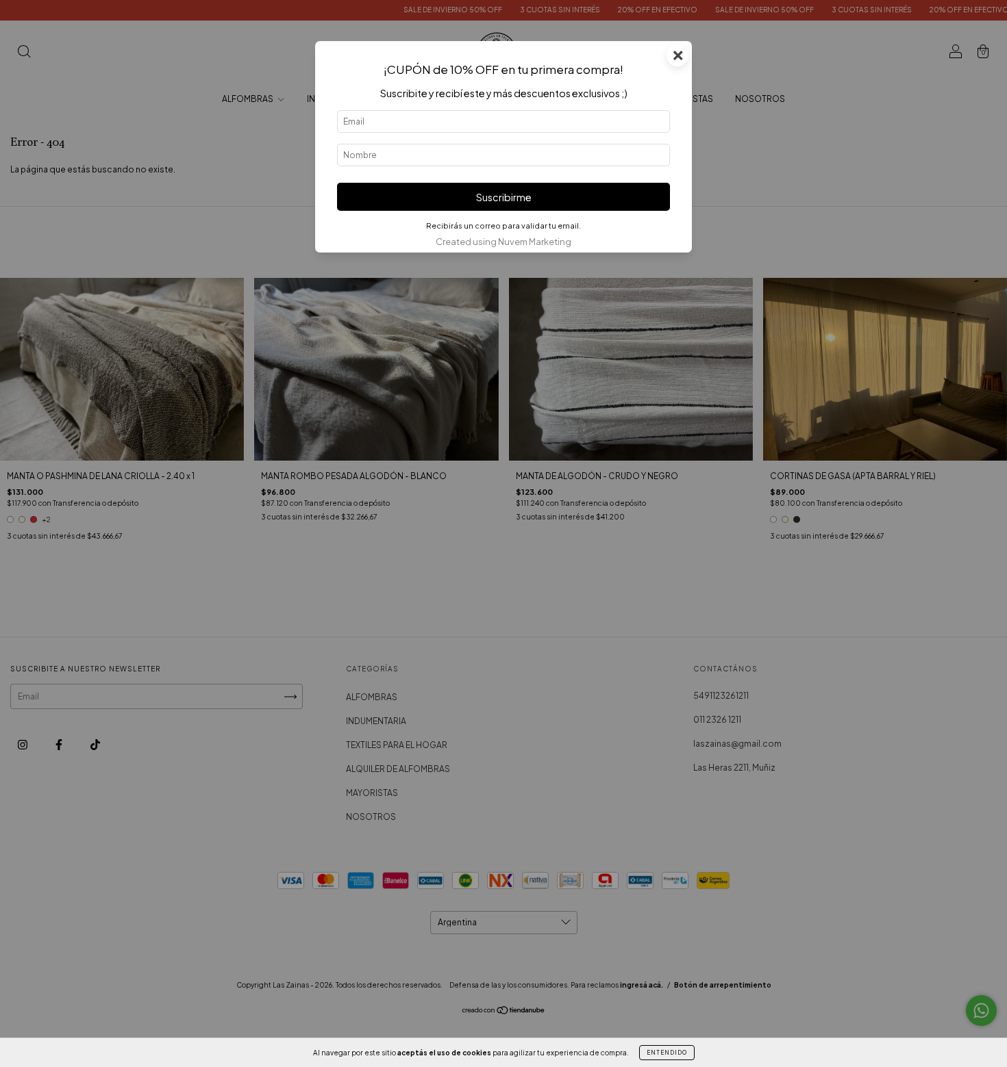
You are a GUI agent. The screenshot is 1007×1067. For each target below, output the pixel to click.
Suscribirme (504, 197)
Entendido (667, 1052)
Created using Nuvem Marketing (503, 241)
